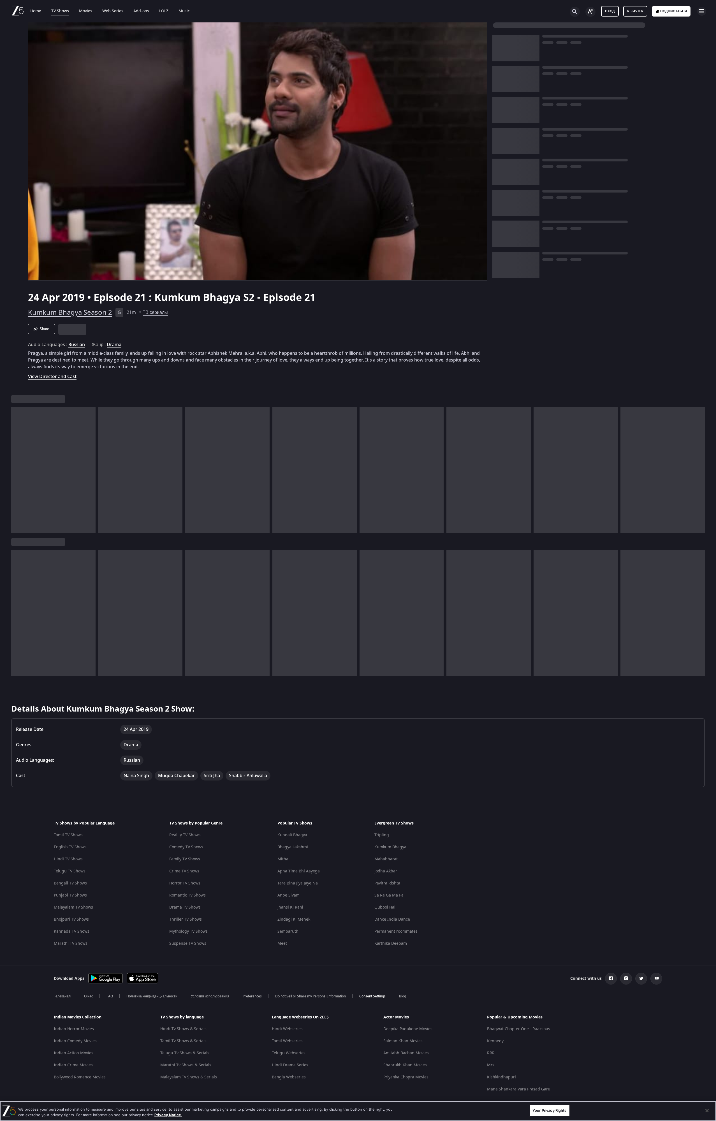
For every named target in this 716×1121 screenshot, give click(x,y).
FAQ (109, 996)
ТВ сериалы (155, 312)
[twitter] (641, 979)
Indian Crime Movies (73, 1065)
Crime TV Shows (184, 871)
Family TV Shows (184, 859)
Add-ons (141, 11)
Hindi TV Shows (68, 859)
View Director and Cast (52, 376)
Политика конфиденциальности (151, 996)
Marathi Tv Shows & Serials (185, 1065)
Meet (282, 943)
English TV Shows (70, 847)
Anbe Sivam (288, 895)
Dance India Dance (392, 919)
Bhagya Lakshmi (292, 847)
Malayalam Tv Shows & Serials (188, 1077)
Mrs (490, 1065)
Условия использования (210, 996)
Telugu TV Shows (69, 871)
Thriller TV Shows (185, 919)
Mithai (283, 859)
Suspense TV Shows (187, 943)
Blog (402, 996)
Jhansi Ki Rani (290, 907)
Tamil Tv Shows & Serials (183, 1041)
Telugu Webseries (288, 1053)
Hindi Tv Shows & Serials (183, 1029)
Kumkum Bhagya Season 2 (70, 312)
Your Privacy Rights (549, 1110)
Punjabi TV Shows (70, 895)
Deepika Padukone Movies (407, 1029)
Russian (76, 345)
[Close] (707, 1110)
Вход (610, 11)
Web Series (112, 11)
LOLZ (163, 11)
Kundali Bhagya (292, 835)
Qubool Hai (384, 907)
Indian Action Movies (73, 1053)
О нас (88, 996)
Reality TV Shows (185, 835)
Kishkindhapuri (501, 1077)
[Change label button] (590, 12)
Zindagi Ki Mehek (293, 919)
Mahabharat (386, 859)
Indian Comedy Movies (75, 1041)
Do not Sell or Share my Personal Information (310, 996)
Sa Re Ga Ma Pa (389, 895)
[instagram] (626, 979)
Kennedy (495, 1041)
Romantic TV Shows (187, 895)
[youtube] (656, 979)
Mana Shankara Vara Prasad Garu (518, 1089)
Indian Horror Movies (74, 1029)
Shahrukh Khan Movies (405, 1065)
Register (635, 11)
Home (35, 11)
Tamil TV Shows (68, 835)
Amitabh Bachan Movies (406, 1053)
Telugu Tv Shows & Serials (184, 1053)
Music (184, 11)
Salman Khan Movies (403, 1041)
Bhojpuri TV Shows (71, 919)
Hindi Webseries (287, 1029)
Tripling (381, 835)
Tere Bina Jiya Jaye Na (297, 883)
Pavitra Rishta (387, 883)
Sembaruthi (288, 931)
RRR (491, 1053)
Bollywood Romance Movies (80, 1077)
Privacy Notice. (168, 1115)
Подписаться (673, 11)
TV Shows (60, 11)
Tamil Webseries (287, 1041)
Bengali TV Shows (70, 883)
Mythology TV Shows (188, 931)
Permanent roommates (396, 931)
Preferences (252, 996)
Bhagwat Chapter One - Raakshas (518, 1029)
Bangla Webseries (289, 1077)
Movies (85, 11)
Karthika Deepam (390, 943)
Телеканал (62, 996)
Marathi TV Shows (70, 943)
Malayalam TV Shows (73, 907)
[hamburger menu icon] (701, 11)
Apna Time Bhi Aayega (298, 871)
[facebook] (611, 979)
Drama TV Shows (185, 907)
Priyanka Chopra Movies (405, 1077)
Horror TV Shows (184, 883)
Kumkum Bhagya (390, 847)
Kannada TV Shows (71, 931)
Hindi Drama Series (290, 1065)
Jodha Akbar (385, 871)
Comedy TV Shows (186, 847)
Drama (114, 345)
